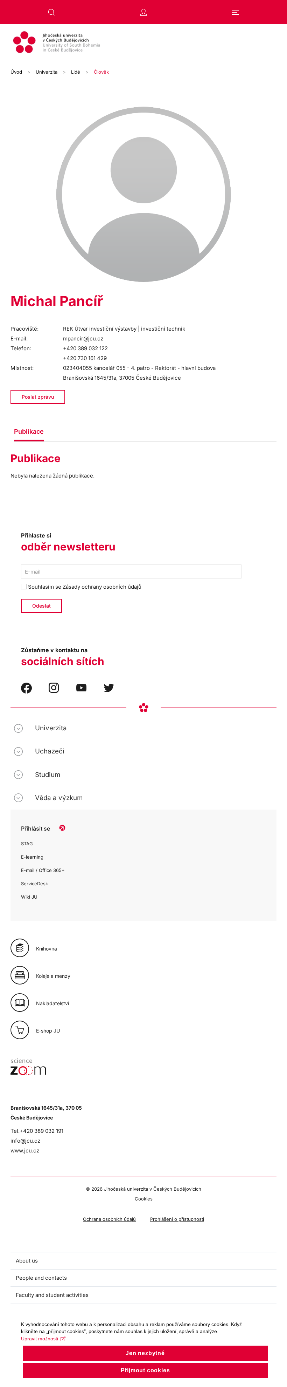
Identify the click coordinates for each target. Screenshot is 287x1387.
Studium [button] (47, 775)
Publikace (29, 431)
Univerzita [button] (51, 728)
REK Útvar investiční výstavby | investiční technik (124, 328)
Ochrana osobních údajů (109, 1219)
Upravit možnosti (39, 1338)
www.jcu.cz (24, 1150)
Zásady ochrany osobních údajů (102, 586)
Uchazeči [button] (49, 751)
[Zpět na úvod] (143, 43)
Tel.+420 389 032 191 (36, 1131)
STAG (27, 843)
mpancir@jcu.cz (83, 338)
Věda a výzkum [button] (59, 798)
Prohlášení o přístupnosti (177, 1219)
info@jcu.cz (25, 1140)
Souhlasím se (84, 586)
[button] (51, 12)
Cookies (144, 1199)
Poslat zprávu (38, 397)
